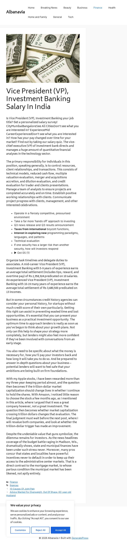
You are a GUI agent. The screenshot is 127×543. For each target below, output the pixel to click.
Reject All (40, 530)
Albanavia (15, 12)
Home (31, 7)
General (57, 16)
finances (14, 485)
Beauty (67, 7)
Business (82, 7)
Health (112, 7)
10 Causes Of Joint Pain (22, 488)
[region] (40, 519)
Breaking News (49, 7)
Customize (20, 530)
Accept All (60, 530)
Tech (70, 16)
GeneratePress (80, 537)
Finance (98, 7)
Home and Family (37, 16)
